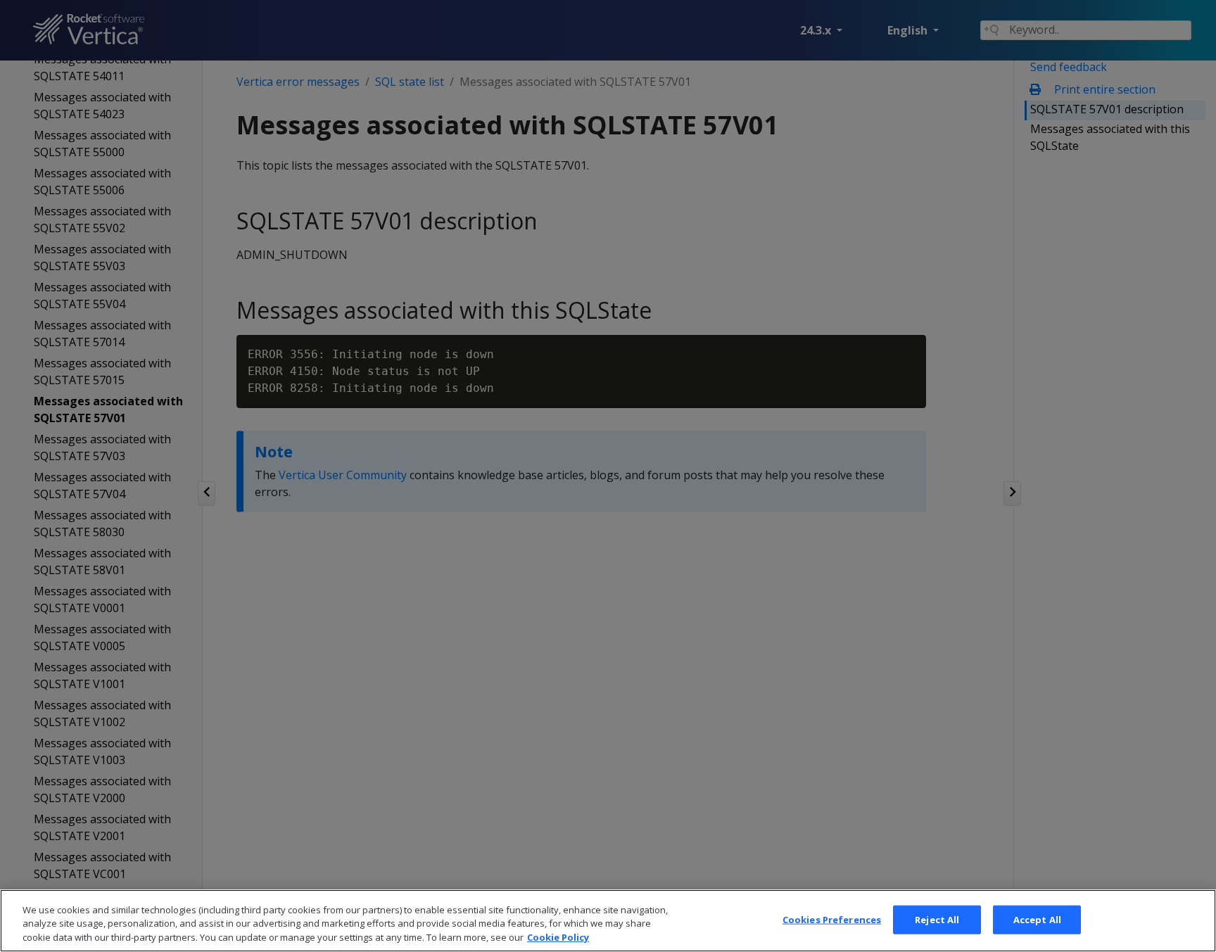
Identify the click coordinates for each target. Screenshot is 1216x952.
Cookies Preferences (832, 919)
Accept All (1037, 919)
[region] (608, 920)
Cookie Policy (558, 937)
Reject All (937, 919)
